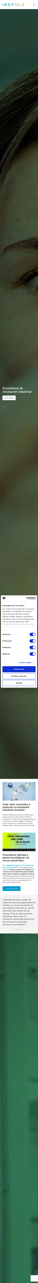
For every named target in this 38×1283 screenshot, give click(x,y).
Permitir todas (19, 669)
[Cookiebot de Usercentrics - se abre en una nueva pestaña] (27, 598)
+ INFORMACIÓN (11, 888)
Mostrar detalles (25, 662)
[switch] (33, 641)
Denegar (19, 683)
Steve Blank (19, 929)
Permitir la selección (19, 676)
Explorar (9, 398)
